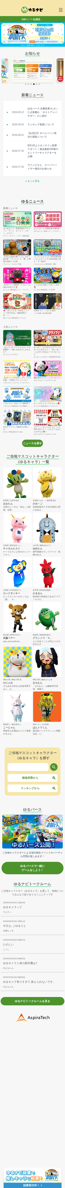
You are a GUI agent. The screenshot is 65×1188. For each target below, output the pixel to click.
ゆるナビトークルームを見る (32, 1001)
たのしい (8, 944)
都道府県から (30, 777)
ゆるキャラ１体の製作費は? (20, 963)
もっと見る (32, 181)
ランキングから (30, 788)
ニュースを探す (32, 443)
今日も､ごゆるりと (14, 925)
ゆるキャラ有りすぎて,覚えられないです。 (29, 981)
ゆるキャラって (12, 907)
